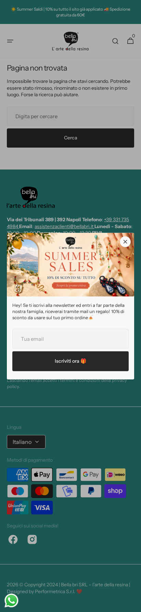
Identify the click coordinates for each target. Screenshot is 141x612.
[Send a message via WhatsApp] (11, 600)
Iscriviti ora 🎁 (70, 361)
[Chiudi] (125, 241)
